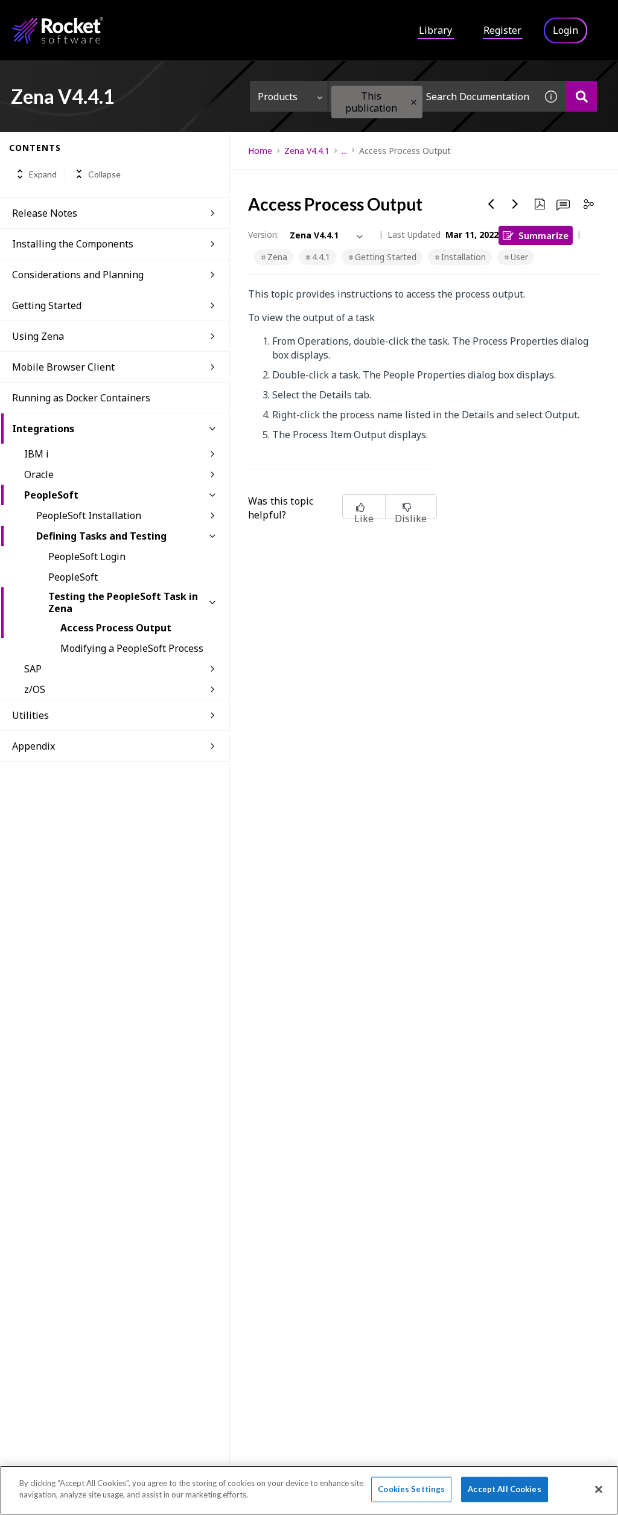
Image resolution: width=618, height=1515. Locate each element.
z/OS (34, 689)
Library (435, 30)
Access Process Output (115, 627)
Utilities (30, 715)
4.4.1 (321, 257)
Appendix (33, 746)
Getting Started (46, 305)
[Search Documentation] (581, 96)
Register (502, 30)
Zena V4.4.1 (307, 150)
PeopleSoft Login (87, 556)
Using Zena (38, 336)
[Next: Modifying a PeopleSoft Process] (515, 204)
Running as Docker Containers (81, 397)
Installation (463, 257)
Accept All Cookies (504, 1489)
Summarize (543, 235)
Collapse (104, 174)
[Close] (598, 1489)
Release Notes (44, 213)
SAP (33, 668)
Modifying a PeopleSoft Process (131, 648)
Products (278, 96)
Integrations (43, 428)
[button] (413, 102)
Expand (43, 174)
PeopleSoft (51, 495)
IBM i (36, 454)
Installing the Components (72, 243)
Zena (277, 257)
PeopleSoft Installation (88, 515)
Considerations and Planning (78, 274)
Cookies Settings (411, 1489)
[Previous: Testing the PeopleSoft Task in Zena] (491, 204)
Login (565, 30)
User (519, 257)
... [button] (344, 150)
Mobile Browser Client (63, 367)
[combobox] (432, 96)
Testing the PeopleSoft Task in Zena (123, 602)
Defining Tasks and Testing (101, 536)
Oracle (39, 474)
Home (260, 150)
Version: (263, 234)
